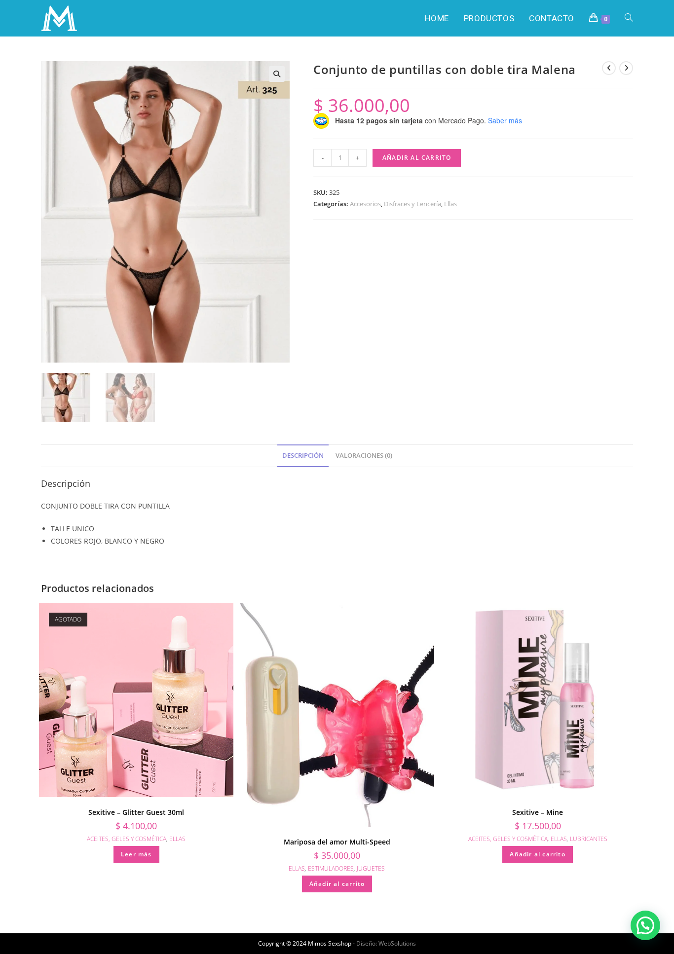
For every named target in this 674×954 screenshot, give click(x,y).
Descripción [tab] (303, 455)
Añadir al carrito (416, 157)
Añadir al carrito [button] (337, 884)
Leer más (136, 854)
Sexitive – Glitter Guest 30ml (136, 812)
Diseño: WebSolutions (386, 943)
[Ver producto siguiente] (626, 68)
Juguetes (371, 868)
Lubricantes (588, 839)
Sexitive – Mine (537, 812)
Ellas (450, 203)
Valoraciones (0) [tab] (364, 455)
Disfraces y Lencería (412, 203)
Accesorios (365, 203)
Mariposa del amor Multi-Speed (337, 841)
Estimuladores (331, 868)
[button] (277, 74)
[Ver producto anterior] (609, 68)
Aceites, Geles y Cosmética (126, 839)
